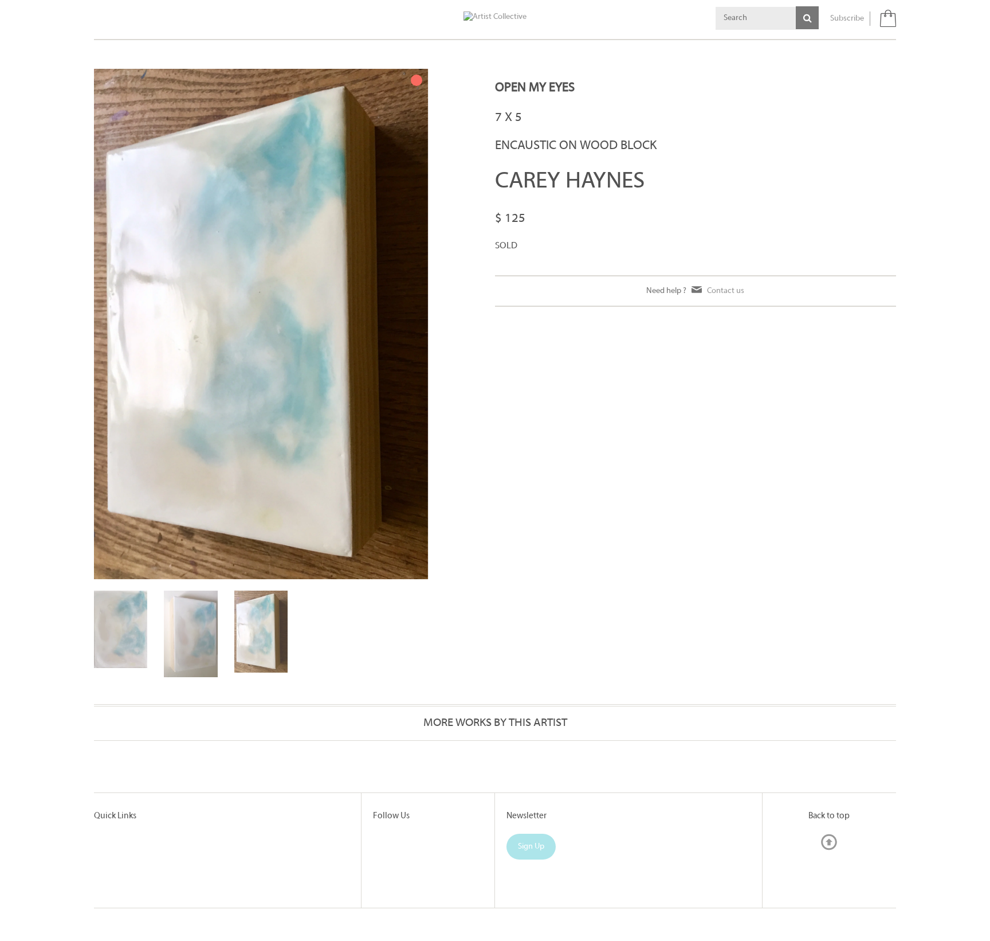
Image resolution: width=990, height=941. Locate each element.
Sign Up (531, 846)
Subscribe (847, 18)
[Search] (807, 17)
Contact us (725, 291)
